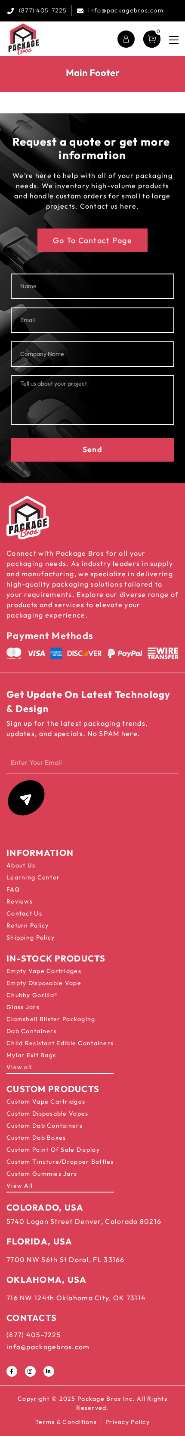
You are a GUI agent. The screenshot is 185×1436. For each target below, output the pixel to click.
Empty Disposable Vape (43, 983)
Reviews (19, 901)
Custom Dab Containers (44, 1125)
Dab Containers (31, 1031)
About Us (20, 865)
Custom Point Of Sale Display (53, 1149)
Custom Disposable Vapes (47, 1113)
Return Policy (27, 925)
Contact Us (24, 913)
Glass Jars (23, 1007)
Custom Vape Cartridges (45, 1101)
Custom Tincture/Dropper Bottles (60, 1161)
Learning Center (33, 877)
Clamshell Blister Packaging (51, 1019)
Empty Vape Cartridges (43, 971)
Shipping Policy (30, 937)
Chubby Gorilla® (32, 995)
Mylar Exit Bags (31, 1055)
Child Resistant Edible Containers (60, 1043)
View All (19, 1186)
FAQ (13, 889)
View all (19, 1067)
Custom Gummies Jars (41, 1173)
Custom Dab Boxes (36, 1137)
